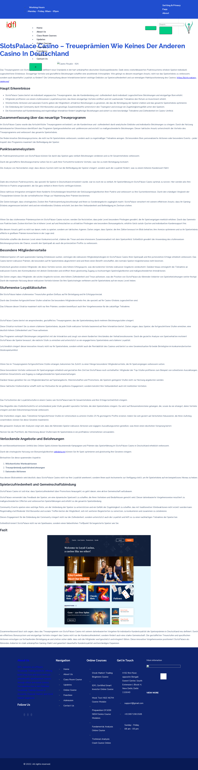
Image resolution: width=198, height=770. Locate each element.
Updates (41, 39)
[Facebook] (24, 714)
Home (39, 28)
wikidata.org (59, 451)
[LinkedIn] (31, 714)
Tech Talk (41, 47)
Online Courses (44, 43)
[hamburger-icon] (150, 28)
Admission (42, 55)
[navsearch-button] (161, 19)
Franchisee (42, 51)
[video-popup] (163, 676)
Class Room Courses (47, 35)
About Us (41, 31)
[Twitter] (28, 714)
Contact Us (42, 58)
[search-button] (165, 30)
